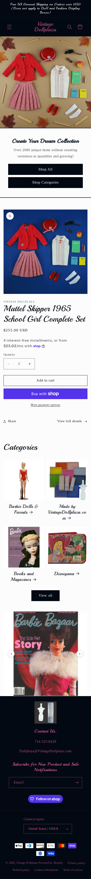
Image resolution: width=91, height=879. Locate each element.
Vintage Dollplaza (27, 863)
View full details (69, 421)
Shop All (45, 169)
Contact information (46, 870)
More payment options (45, 404)
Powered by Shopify (51, 863)
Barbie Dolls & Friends (24, 509)
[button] (9, 27)
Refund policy (21, 870)
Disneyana (64, 573)
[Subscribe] (77, 782)
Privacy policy (76, 863)
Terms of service (73, 870)
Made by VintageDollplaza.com (67, 512)
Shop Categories (45, 182)
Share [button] (12, 421)
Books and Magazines (22, 576)
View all (45, 595)
